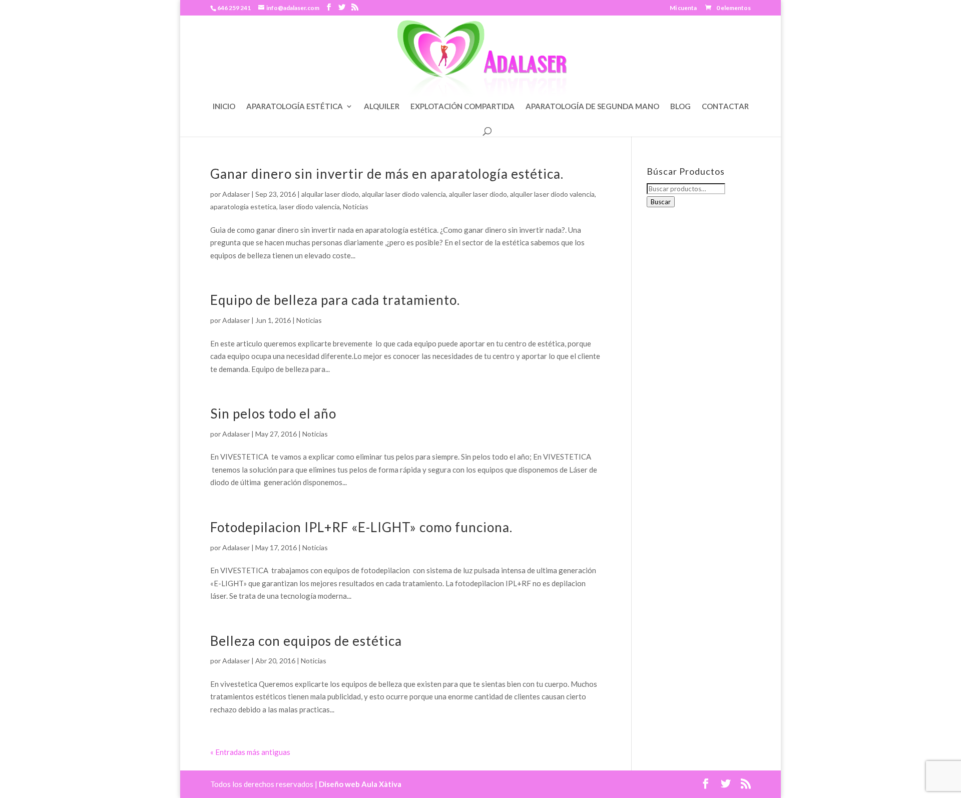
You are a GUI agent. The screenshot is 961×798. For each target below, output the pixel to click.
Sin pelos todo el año (273, 414)
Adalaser (236, 194)
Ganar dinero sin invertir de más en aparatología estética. (387, 174)
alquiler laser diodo (478, 194)
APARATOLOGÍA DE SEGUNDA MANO (592, 107)
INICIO (224, 107)
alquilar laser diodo (330, 194)
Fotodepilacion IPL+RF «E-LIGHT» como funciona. (361, 527)
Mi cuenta (683, 8)
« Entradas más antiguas (250, 751)
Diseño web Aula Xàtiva (360, 783)
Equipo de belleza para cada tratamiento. (335, 300)
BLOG (680, 107)
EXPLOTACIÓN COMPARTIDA (462, 107)
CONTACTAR (725, 107)
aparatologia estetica (243, 206)
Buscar (661, 202)
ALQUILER (381, 107)
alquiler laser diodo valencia (552, 194)
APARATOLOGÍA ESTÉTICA (294, 107)
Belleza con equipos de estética (306, 641)
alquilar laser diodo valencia (404, 194)
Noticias (355, 206)
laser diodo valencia (309, 206)
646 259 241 (234, 8)
